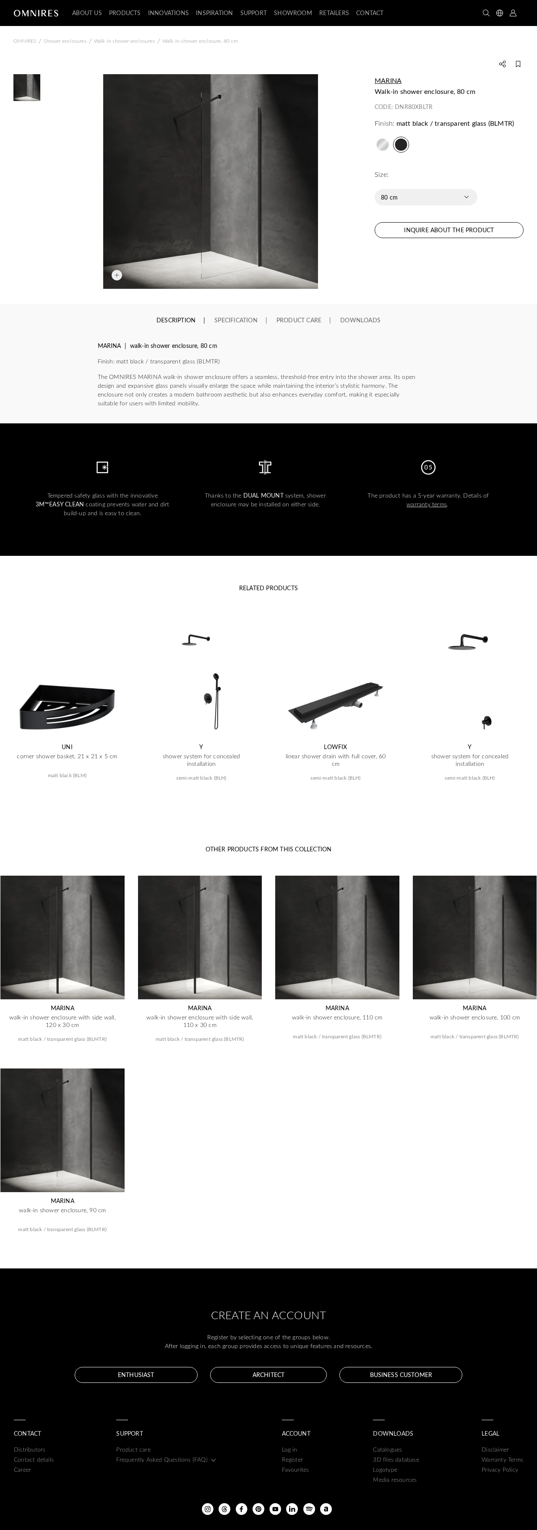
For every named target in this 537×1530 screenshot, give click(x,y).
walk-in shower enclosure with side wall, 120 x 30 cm (62, 1021)
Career (22, 1469)
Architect (268, 1375)
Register (292, 1459)
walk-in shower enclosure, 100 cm (475, 1017)
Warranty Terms (502, 1459)
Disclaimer (495, 1449)
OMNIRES (24, 40)
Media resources (395, 1479)
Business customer (401, 1375)
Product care (133, 1449)
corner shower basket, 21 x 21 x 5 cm (67, 756)
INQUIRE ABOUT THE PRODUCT (449, 230)
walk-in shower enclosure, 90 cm (62, 1210)
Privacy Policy (500, 1469)
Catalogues (387, 1449)
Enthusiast (136, 1375)
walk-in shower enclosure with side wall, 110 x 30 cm (199, 1021)
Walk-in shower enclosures (124, 40)
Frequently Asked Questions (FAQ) (161, 1459)
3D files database (396, 1459)
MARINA (388, 80)
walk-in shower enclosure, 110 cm (337, 1017)
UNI (67, 747)
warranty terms (427, 504)
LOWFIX (335, 747)
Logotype (385, 1469)
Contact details (34, 1459)
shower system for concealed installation (201, 760)
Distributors (29, 1449)
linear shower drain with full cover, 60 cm (336, 760)
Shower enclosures (65, 40)
